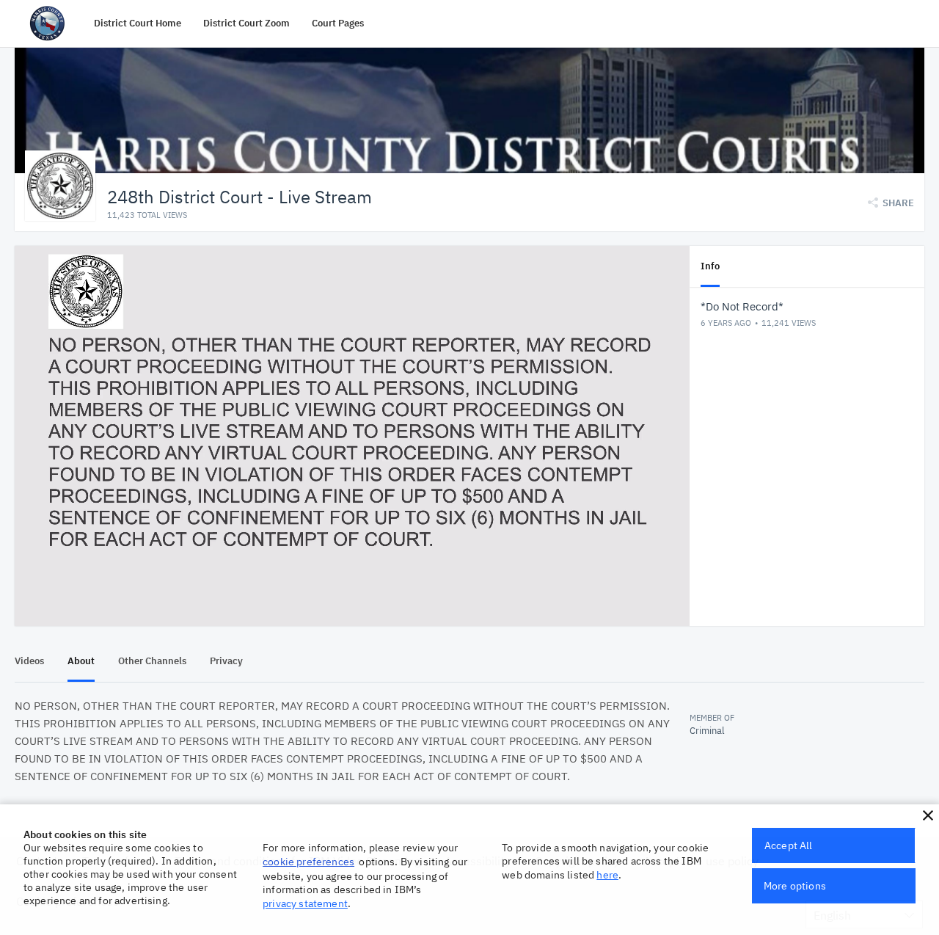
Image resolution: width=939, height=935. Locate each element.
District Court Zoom (246, 23)
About (81, 661)
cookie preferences (308, 861)
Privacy (226, 661)
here (607, 874)
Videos (29, 661)
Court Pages (338, 23)
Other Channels (152, 661)
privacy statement (305, 903)
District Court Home (137, 23)
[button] (928, 815)
